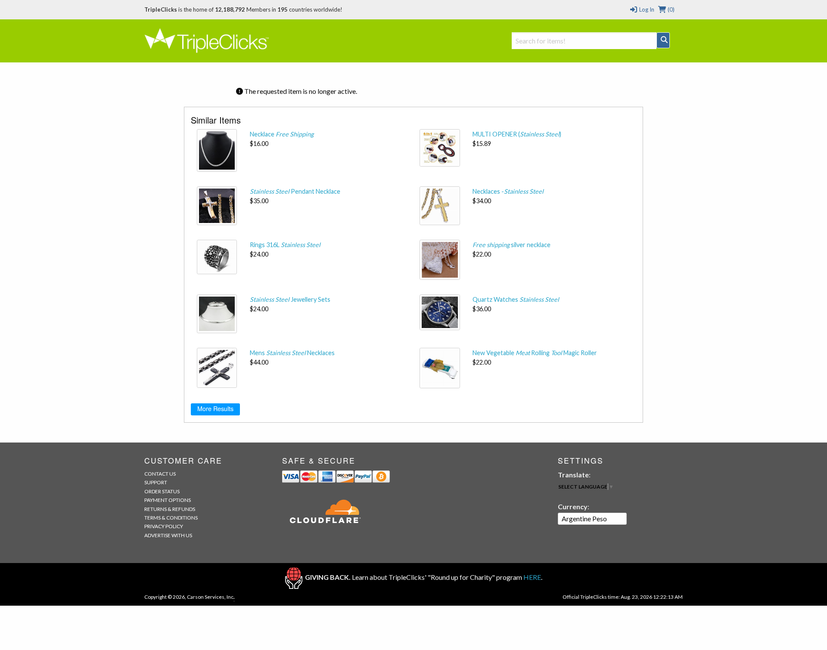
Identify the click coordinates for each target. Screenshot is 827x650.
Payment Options (167, 500)
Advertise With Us (168, 535)
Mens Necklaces (292, 352)
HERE (532, 577)
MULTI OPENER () (517, 134)
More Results (215, 408)
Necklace (282, 134)
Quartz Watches (516, 299)
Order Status (162, 491)
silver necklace (511, 244)
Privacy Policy (163, 526)
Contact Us (160, 473)
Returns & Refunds (169, 509)
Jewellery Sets (290, 299)
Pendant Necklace (295, 191)
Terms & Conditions (171, 517)
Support (155, 482)
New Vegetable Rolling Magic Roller (535, 352)
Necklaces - (508, 191)
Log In (646, 9)
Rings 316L (285, 244)
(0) (670, 9)
